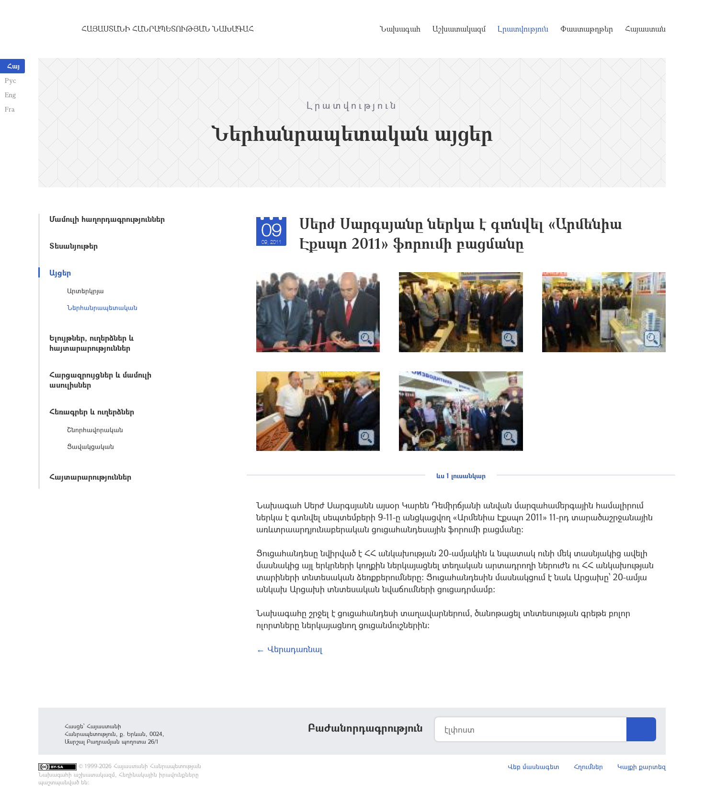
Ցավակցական (90, 446)
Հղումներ (588, 766)
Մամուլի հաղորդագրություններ (107, 219)
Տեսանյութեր (73, 246)
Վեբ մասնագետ (533, 766)
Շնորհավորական (95, 429)
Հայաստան (645, 28)
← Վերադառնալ (289, 649)
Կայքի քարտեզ (641, 766)
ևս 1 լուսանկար (461, 475)
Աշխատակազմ (459, 28)
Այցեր (60, 272)
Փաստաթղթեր (586, 28)
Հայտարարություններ (90, 477)
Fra (10, 109)
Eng (10, 94)
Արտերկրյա (85, 290)
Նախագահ (400, 28)
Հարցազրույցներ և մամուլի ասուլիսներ (100, 379)
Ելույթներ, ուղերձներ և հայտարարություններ (91, 343)
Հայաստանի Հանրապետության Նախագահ (167, 28)
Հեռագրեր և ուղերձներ (91, 411)
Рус (10, 80)
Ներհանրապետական (102, 307)
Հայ (13, 65)
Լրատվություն (523, 28)
